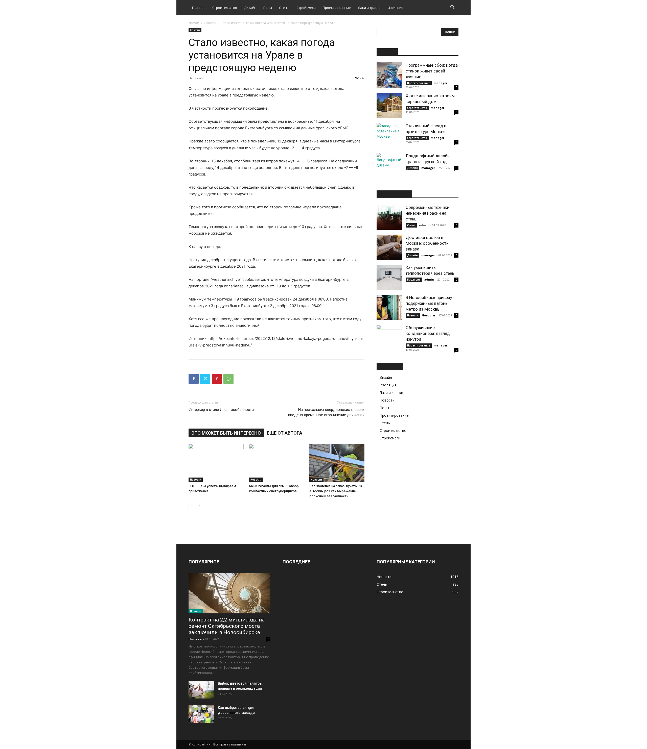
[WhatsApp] (228, 379)
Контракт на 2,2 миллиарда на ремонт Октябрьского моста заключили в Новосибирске (227, 626)
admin (424, 225)
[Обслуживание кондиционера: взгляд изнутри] (389, 337)
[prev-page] (192, 506)
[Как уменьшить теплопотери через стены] (389, 277)
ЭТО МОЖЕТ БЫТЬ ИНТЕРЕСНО (226, 433)
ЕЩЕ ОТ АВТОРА (284, 433)
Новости (210, 23)
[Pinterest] (217, 379)
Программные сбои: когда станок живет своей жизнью (432, 71)
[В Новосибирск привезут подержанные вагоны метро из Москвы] (389, 307)
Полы (267, 7)
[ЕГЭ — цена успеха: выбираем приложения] (216, 463)
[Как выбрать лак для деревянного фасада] (201, 714)
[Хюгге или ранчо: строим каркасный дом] (389, 105)
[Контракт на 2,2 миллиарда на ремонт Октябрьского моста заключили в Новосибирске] (229, 593)
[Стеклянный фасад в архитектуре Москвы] (389, 135)
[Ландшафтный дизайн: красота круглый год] (389, 165)
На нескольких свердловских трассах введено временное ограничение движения (326, 412)
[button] (452, 8)
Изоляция (395, 7)
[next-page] (200, 506)
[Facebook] (194, 379)
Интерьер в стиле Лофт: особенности (221, 409)
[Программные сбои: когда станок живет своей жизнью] (389, 75)
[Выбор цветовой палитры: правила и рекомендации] (201, 689)
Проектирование (337, 7)
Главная (198, 7)
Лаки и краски (369, 7)
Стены (284, 7)
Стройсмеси (306, 7)
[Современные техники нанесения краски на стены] (389, 217)
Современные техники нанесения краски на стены (427, 213)
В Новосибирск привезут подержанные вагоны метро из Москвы (430, 303)
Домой (194, 23)
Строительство (224, 7)
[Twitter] (205, 379)
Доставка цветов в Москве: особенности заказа (427, 243)
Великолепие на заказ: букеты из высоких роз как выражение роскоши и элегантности (335, 491)
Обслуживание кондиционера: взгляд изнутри (428, 333)
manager (440, 83)
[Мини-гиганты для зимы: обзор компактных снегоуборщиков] (276, 463)
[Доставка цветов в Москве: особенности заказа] (389, 247)
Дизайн (250, 7)
